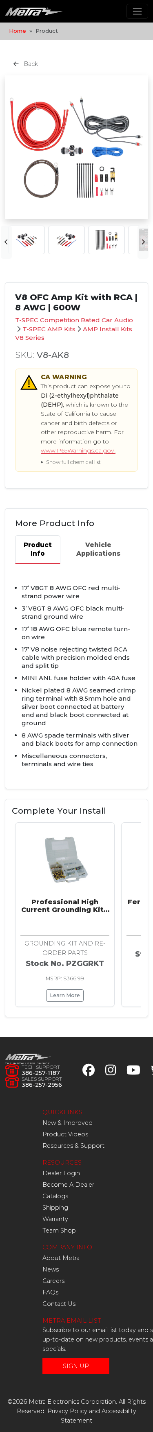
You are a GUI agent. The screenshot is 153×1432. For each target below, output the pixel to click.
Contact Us (58, 1304)
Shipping (55, 1207)
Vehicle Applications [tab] (98, 549)
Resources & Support (73, 1145)
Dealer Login (61, 1173)
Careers (53, 1281)
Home (17, 30)
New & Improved (67, 1123)
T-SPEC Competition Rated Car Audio (74, 320)
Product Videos (65, 1134)
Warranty (55, 1219)
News (50, 1269)
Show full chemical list (73, 462)
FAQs (50, 1292)
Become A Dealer (68, 1184)
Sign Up (76, 1366)
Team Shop (59, 1230)
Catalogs (55, 1196)
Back (30, 64)
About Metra (61, 1258)
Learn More (65, 995)
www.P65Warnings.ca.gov (78, 450)
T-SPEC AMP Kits (48, 329)
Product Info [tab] (38, 549)
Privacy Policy (67, 1411)
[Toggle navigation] (137, 11)
